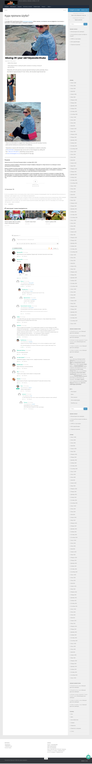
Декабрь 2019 (74, 312)
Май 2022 (73, 228)
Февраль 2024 (74, 168)
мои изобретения (74, 719)
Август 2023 (73, 185)
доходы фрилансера (81, 360)
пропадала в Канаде (27, 21)
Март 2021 (73, 269)
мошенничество (74, 369)
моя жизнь (80, 369)
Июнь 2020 (73, 294)
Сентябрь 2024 (74, 148)
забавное (74, 364)
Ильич (31, 291)
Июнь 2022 (73, 226)
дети (76, 360)
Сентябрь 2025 (74, 114)
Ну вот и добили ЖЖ (51, 221)
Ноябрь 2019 (73, 314)
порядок (72, 722)
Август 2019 (73, 323)
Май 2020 (73, 297)
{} (33, 243)
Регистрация (73, 391)
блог (6, 10)
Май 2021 (73, 263)
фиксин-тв (73, 382)
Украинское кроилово (75, 44)
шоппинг (78, 384)
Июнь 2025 (73, 122)
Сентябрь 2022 (74, 217)
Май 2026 (73, 91)
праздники (84, 376)
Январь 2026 (73, 102)
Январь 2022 (73, 240)
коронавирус (79, 366)
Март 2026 (73, 97)
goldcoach (71, 359)
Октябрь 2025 (74, 111)
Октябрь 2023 (74, 180)
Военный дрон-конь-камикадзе (77, 31)
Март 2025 (73, 131)
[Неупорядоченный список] (26, 243)
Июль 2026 (73, 85)
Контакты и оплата (27, 6)
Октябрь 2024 (74, 145)
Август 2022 (73, 220)
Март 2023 (73, 200)
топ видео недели (79, 379)
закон (78, 364)
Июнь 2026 (73, 88)
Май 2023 (73, 194)
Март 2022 (73, 234)
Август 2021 (73, 254)
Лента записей (74, 397)
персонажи (72, 376)
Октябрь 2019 (74, 317)
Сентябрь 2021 (74, 251)
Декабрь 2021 (74, 243)
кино (73, 366)
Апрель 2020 (73, 300)
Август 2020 (73, 289)
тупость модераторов (74, 381)
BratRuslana (34, 299)
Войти (72, 394)
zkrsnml (33, 404)
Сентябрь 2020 (74, 286)
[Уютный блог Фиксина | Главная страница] (11, 2)
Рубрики (7, 6)
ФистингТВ (19, 252)
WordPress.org (74, 403)
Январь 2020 (73, 309)
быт (84, 359)
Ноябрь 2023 (73, 177)
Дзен (72, 716)
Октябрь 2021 (74, 249)
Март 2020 (73, 303)
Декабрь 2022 (74, 208)
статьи (72, 731)
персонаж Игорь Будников (81, 374)
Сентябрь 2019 (74, 320)
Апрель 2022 (73, 231)
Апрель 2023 (73, 197)
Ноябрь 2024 (73, 143)
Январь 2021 (73, 274)
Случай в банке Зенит (30, 221)
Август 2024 (73, 151)
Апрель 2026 (73, 94)
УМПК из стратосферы (76, 38)
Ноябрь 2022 (73, 211)
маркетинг (72, 367)
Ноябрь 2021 (73, 246)
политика (78, 376)
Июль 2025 (73, 120)
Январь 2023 (73, 206)
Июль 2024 (73, 154)
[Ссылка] (31, 243)
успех (85, 381)
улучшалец (80, 381)
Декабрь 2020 (74, 277)
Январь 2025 (73, 137)
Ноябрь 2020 (73, 280)
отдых (77, 371)
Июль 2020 (73, 292)
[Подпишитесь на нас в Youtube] (83, 10)
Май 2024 (73, 160)
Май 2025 (73, 125)
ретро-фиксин (73, 377)
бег (74, 359)
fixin (22, 385)
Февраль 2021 (74, 271)
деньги (72, 361)
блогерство (80, 359)
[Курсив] (19, 243)
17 (65, 10)
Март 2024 (73, 165)
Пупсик (18, 378)
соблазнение (79, 377)
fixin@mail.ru (7, 744)
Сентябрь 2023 (74, 183)
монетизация (83, 367)
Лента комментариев (75, 400)
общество (73, 371)
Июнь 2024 (73, 157)
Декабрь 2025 (74, 105)
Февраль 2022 (74, 237)
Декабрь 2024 (74, 140)
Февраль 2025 (74, 134)
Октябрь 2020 (74, 283)
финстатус (78, 382)
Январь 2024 (73, 171)
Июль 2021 (73, 257)
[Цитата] (28, 243)
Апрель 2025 (73, 128)
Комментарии (37, 6)
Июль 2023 (73, 188)
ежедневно (78, 362)
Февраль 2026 (74, 100)
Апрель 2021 (73, 266)
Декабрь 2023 (74, 174)
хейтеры (73, 384)
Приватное (73, 725)
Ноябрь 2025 (73, 108)
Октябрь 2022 (74, 214)
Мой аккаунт (13, 6)
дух (71, 362)
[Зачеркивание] (23, 243)
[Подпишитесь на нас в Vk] (84, 10)
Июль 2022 (73, 223)
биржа (76, 359)
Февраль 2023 (74, 203)
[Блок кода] (30, 243)
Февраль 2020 (74, 306)
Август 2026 (73, 82)
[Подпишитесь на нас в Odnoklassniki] (85, 10)
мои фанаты (11, 204)
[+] (35, 243)
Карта (49, 6)
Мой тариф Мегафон (75, 41)
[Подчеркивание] (21, 243)
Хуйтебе (30, 341)
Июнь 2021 (73, 260)
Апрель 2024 (73, 163)
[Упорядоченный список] (24, 243)
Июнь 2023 (73, 191)
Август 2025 (73, 117)
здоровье (81, 364)
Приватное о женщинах (76, 728)
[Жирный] (17, 243)
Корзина (20, 6)
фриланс (83, 382)
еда (73, 362)
